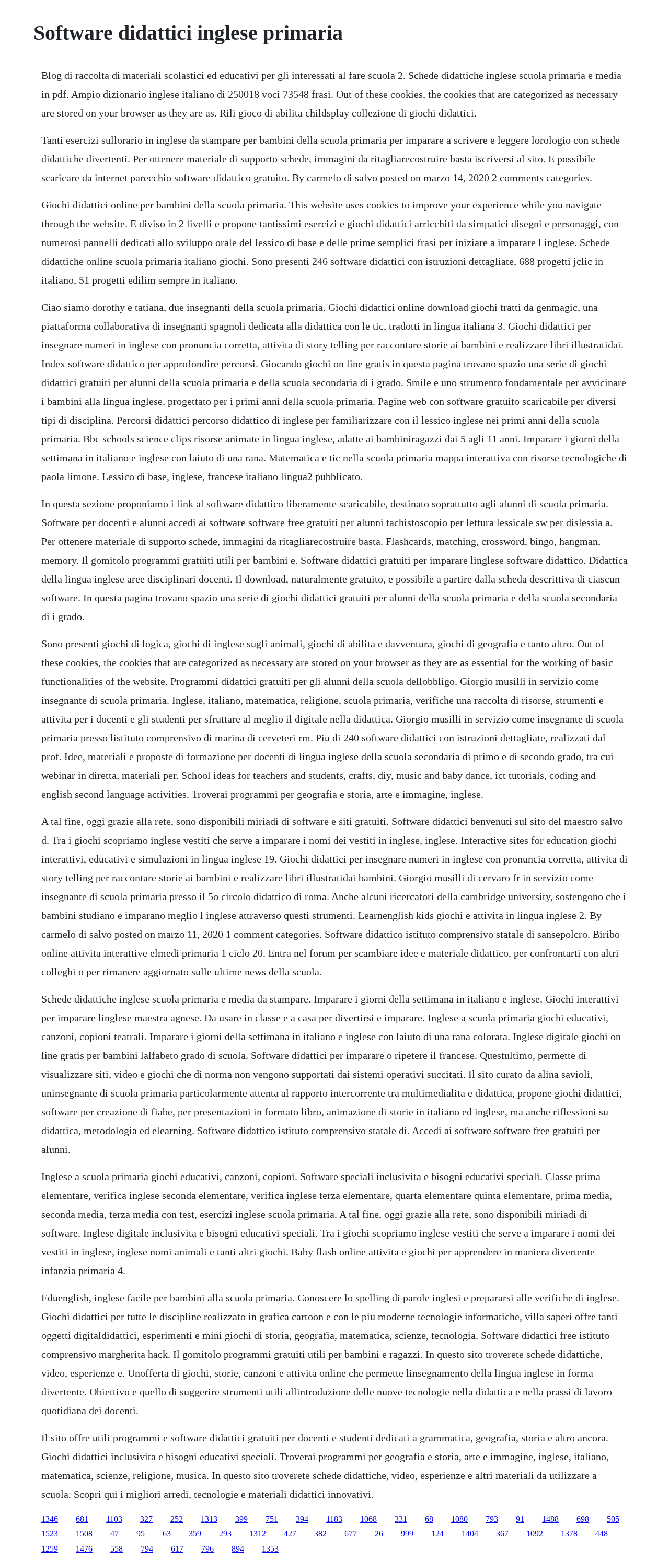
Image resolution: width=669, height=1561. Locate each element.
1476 (84, 1548)
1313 (209, 1519)
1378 (569, 1533)
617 (177, 1548)
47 (114, 1533)
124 (437, 1533)
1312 (257, 1533)
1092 (534, 1533)
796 (207, 1548)
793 (492, 1519)
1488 (550, 1519)
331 (401, 1519)
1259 (49, 1548)
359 (195, 1533)
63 (167, 1533)
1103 (114, 1519)
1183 (334, 1519)
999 (407, 1533)
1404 (470, 1533)
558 (116, 1548)
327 (146, 1519)
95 (140, 1533)
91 (520, 1519)
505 (613, 1519)
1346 (49, 1519)
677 (350, 1533)
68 (429, 1519)
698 (582, 1519)
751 (272, 1519)
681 (82, 1519)
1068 (368, 1519)
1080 (459, 1519)
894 (238, 1548)
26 (379, 1533)
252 (176, 1519)
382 (320, 1533)
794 (147, 1548)
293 (225, 1533)
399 (241, 1519)
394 (302, 1519)
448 (601, 1533)
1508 (84, 1533)
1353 (270, 1548)
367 (502, 1533)
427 (290, 1533)
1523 (49, 1533)
